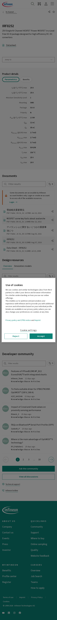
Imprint (38, 320)
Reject (16, 336)
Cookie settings (28, 330)
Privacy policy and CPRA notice (18, 320)
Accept (41, 336)
